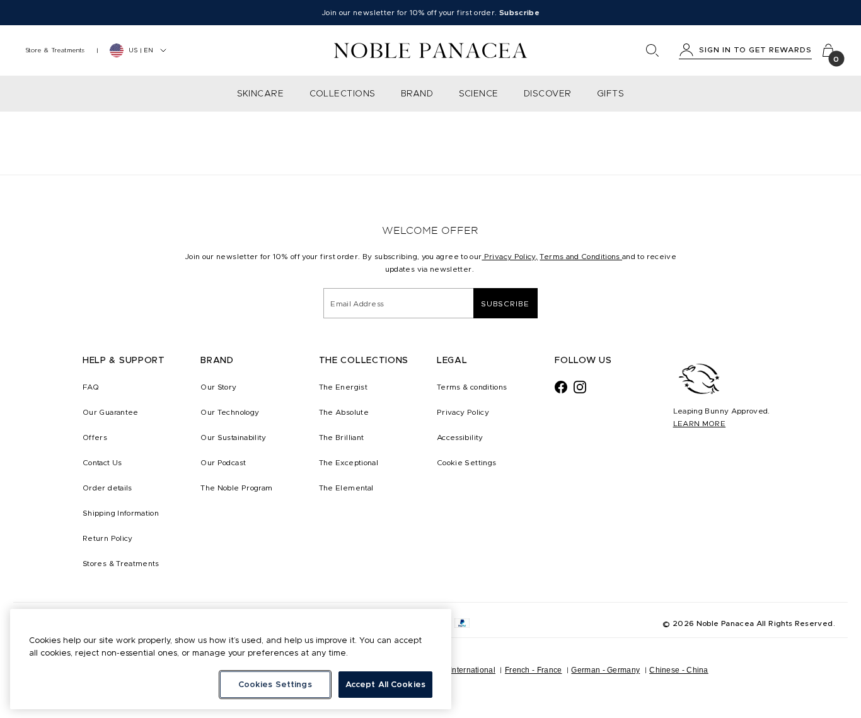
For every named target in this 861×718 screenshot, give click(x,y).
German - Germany (605, 670)
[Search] (652, 50)
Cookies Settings (275, 684)
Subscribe (505, 303)
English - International (455, 670)
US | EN (141, 50)
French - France (533, 670)
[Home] (431, 50)
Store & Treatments (55, 50)
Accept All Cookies (385, 684)
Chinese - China (678, 670)
